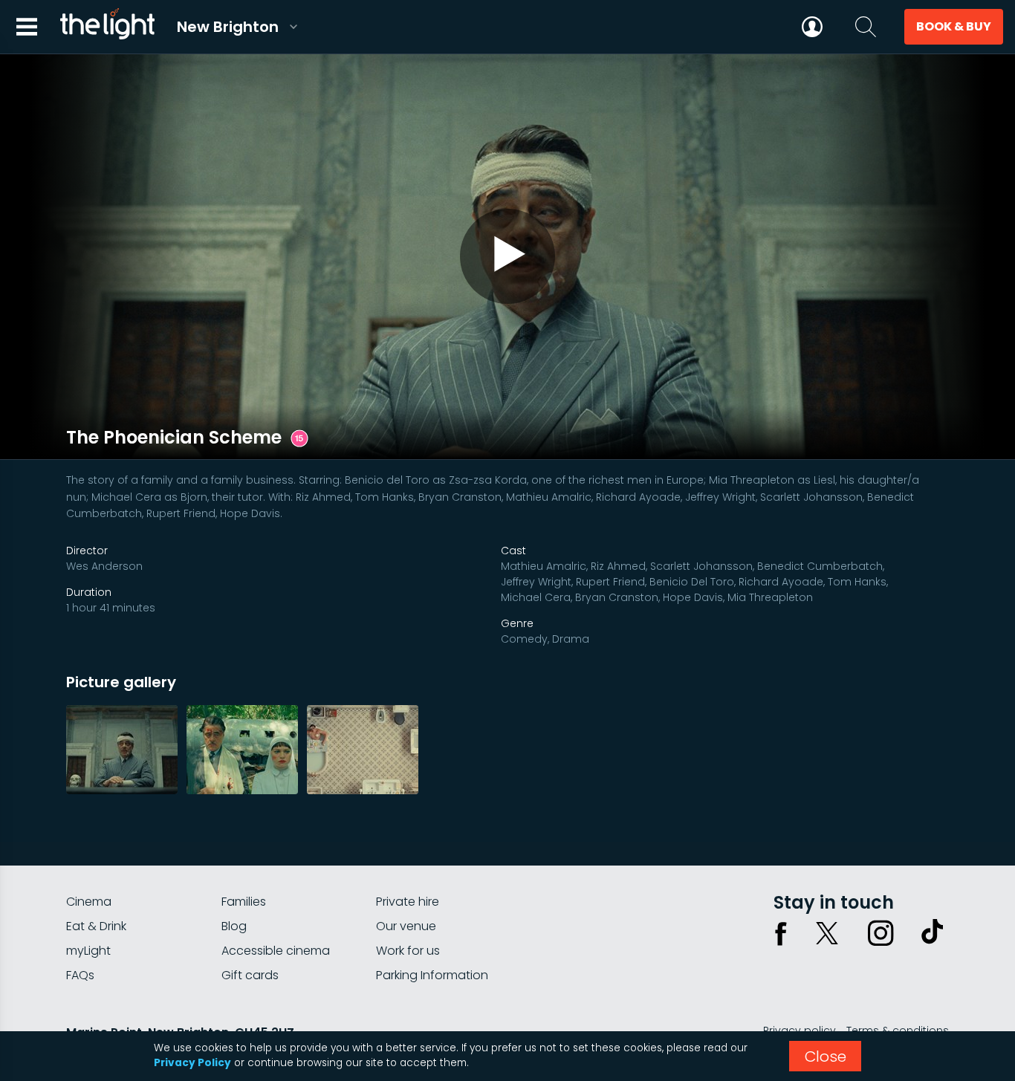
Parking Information (432, 975)
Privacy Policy (192, 1063)
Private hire (407, 901)
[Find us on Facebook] (781, 933)
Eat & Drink (96, 926)
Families (243, 901)
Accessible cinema (275, 950)
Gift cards (250, 975)
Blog (234, 926)
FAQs (80, 975)
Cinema (88, 901)
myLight (88, 950)
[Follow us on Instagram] (880, 933)
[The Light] (107, 26)
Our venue (406, 926)
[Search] (865, 26)
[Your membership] (812, 26)
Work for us (408, 950)
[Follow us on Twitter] (827, 933)
